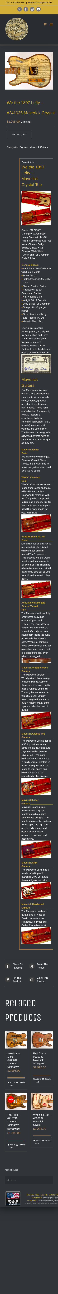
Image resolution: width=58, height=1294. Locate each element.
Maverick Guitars (39, 147)
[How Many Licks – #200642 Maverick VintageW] (16, 1040)
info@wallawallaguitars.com (40, 2)
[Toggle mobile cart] (45, 24)
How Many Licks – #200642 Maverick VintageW (13, 1060)
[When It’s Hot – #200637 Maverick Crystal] (42, 1101)
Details (22, 1082)
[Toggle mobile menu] (51, 24)
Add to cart (19, 134)
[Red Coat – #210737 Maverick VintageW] (42, 1040)
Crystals (23, 147)
